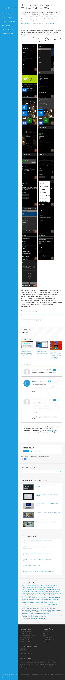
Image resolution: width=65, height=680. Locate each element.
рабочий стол (37, 606)
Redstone (38, 593)
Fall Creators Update (41, 587)
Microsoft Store (33, 591)
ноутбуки (45, 604)
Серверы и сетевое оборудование (29, 618)
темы (48, 608)
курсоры (46, 602)
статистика (43, 608)
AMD (25, 585)
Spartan (37, 594)
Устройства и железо (7, 33)
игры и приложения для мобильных (30, 615)
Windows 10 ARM (36, 597)
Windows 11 (31, 599)
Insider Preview (26, 589)
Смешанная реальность (34, 608)
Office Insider (52, 591)
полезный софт (47, 611)
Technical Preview (48, 594)
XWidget (41, 601)
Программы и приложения (27, 635)
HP (52, 587)
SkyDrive (29, 594)
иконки (37, 602)
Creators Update (29, 587)
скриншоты (26, 321)
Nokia (39, 591)
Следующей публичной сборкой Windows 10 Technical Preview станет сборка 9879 (55, 355)
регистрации (51, 430)
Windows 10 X (24, 599)
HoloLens (49, 587)
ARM (47, 585)
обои (59, 604)
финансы (32, 613)
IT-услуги (54, 611)
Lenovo (47, 589)
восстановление (25, 602)
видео (56, 601)
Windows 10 (26, 597)
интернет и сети (25, 613)
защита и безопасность (40, 616)
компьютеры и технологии (27, 616)
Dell (35, 587)
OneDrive (58, 591)
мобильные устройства (27, 610)
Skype (33, 594)
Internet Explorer (37, 589)
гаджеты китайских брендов (54, 615)
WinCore (34, 381)
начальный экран (38, 604)
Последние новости (7, 13)
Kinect (42, 589)
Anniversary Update (32, 585)
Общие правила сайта (49, 639)
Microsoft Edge (25, 591)
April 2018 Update (41, 585)
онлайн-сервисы (43, 615)
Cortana (23, 587)
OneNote (23, 593)
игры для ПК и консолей (37, 611)
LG (50, 589)
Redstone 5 (50, 593)
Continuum (55, 585)
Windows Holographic (46, 599)
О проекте (46, 631)
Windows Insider (55, 599)
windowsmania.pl (32, 311)
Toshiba (55, 594)
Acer (22, 585)
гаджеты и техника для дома (42, 613)
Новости (45, 633)
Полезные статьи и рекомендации (41, 610)
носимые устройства (55, 610)
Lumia (53, 589)
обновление (52, 604)
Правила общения (48, 641)
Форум (45, 635)
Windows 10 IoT (44, 597)
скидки (43, 606)
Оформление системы (8, 29)
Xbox (37, 601)
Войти (26, 451)
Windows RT (32, 601)
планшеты (31, 606)
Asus (50, 585)
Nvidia (43, 591)
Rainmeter (33, 593)
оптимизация (24, 606)
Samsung (23, 594)
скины (47, 606)
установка (52, 608)
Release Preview (57, 593)
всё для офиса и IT (26, 611)
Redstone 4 (44, 593)
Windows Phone (25, 601)
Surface (42, 594)
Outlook (28, 593)
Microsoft (57, 589)
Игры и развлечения (7, 25)
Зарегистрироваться (35, 451)
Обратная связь (47, 637)
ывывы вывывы (36, 369)
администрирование (49, 601)
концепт (41, 602)
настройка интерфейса (27, 604)
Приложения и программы (9, 21)
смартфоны (24, 608)
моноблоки (51, 602)
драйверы (32, 602)
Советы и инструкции (8, 17)
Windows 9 (37, 599)
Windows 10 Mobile (36, 321)
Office (46, 591)
